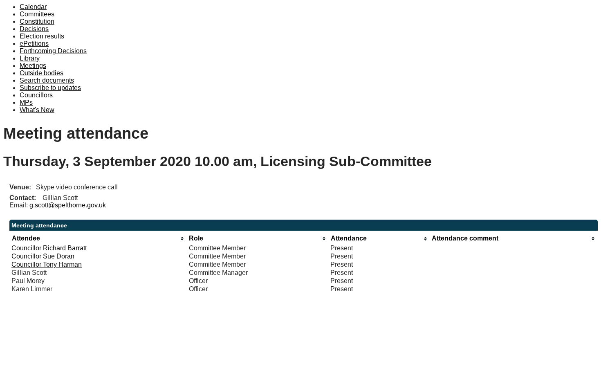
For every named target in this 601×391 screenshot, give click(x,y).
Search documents (47, 80)
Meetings (33, 65)
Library (30, 58)
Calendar (33, 6)
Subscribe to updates (50, 87)
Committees (37, 14)
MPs (26, 102)
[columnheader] (98, 238)
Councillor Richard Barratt (49, 248)
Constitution (37, 21)
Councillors (36, 95)
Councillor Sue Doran (42, 256)
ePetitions (34, 43)
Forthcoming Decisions (53, 50)
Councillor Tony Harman (46, 264)
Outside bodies (41, 73)
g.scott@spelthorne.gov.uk (67, 205)
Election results (42, 36)
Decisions (34, 28)
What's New (37, 109)
